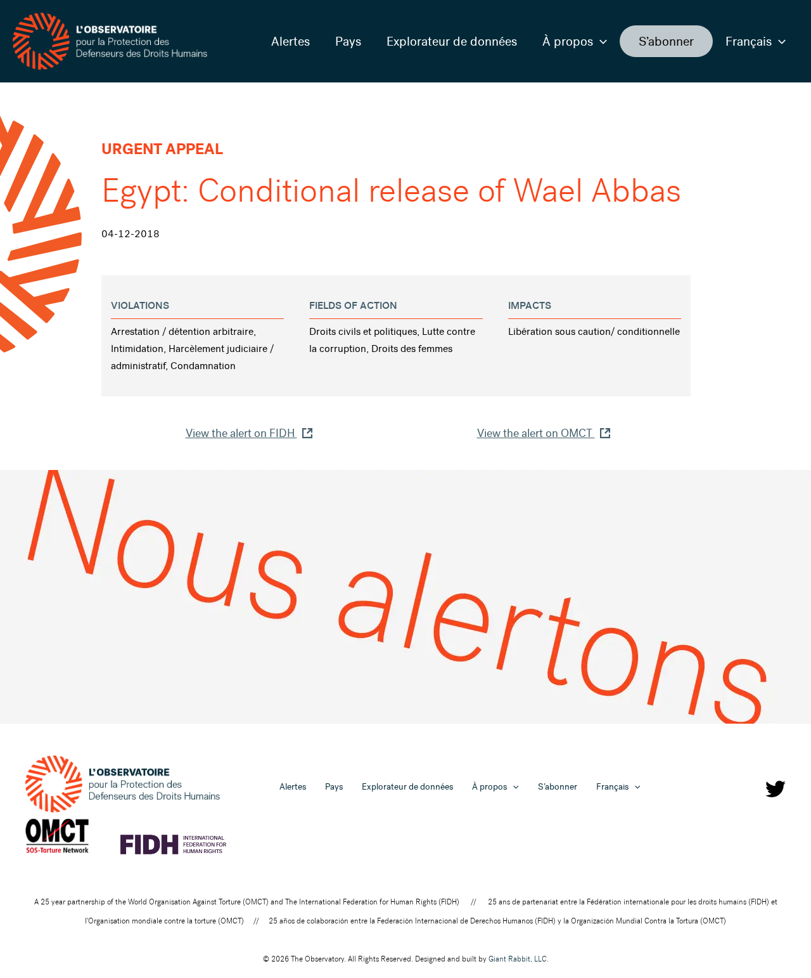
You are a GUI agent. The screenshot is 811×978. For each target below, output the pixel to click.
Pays (348, 41)
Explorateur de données (451, 41)
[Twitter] (775, 789)
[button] (600, 41)
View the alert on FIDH (241, 433)
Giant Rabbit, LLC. (519, 959)
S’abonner (666, 41)
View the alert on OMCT (536, 433)
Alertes (290, 41)
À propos (567, 41)
